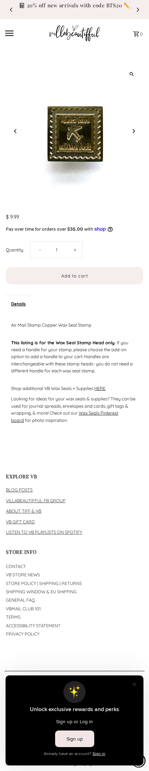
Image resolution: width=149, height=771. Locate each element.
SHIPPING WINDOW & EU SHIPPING (41, 591)
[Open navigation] (25, 33)
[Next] (137, 10)
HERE (99, 388)
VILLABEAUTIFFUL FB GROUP (35, 500)
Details (18, 304)
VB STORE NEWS (23, 574)
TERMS (13, 617)
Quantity (14, 249)
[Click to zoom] (132, 74)
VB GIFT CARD (20, 521)
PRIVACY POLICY (23, 634)
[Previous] (11, 10)
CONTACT (16, 566)
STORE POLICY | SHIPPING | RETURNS (44, 583)
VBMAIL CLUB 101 (23, 608)
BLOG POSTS (19, 490)
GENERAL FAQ (20, 600)
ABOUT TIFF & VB (23, 511)
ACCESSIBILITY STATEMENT (33, 625)
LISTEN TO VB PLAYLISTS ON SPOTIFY (44, 532)
